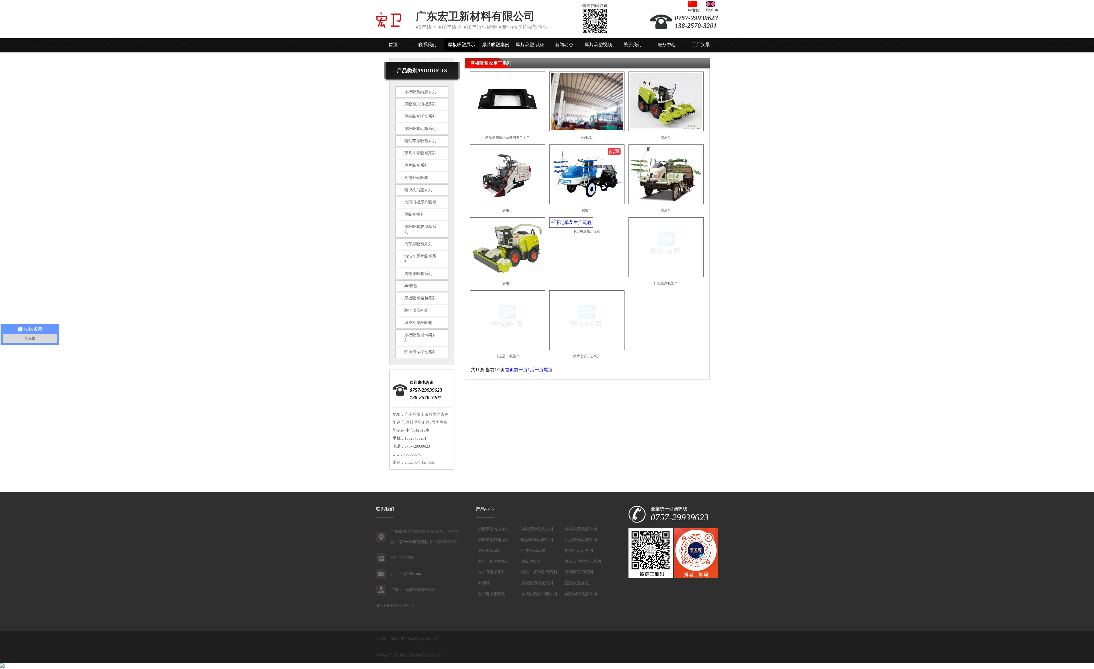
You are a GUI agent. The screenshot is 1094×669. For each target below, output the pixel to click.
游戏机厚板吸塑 (418, 323)
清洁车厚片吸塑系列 (539, 572)
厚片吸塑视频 (598, 44)
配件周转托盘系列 (420, 352)
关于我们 (632, 44)
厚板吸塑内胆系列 (420, 92)
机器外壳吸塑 (416, 178)
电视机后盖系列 (418, 190)
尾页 (548, 369)
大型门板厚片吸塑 (420, 202)
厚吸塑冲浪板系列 (420, 104)
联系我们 (427, 44)
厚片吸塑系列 (416, 165)
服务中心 (667, 44)
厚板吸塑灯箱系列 (420, 129)
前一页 (521, 369)
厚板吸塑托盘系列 (420, 116)
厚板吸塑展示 (461, 44)
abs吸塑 (410, 286)
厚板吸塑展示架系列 (539, 594)
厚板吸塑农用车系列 (583, 561)
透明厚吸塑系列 (418, 274)
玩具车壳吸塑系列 (420, 153)
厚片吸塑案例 (495, 44)
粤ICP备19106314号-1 (395, 605)
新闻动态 (564, 44)
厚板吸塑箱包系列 (420, 298)
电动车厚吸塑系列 (420, 141)
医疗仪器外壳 (416, 310)
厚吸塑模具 (414, 214)
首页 (393, 44)
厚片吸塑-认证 (530, 44)
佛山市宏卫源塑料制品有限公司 (414, 639)
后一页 (537, 369)
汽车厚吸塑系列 (418, 244)
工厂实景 (701, 44)
